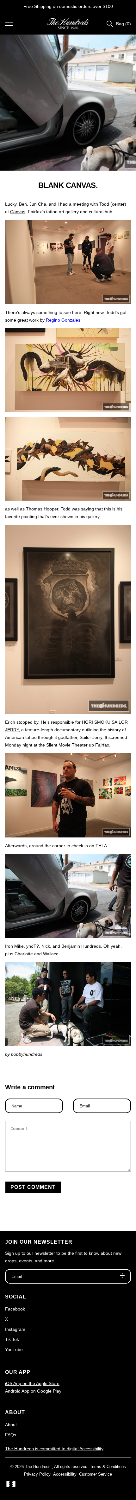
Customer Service (95, 1474)
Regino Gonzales (63, 320)
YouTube (14, 1349)
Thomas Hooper (42, 508)
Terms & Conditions (108, 1466)
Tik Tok (12, 1339)
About (11, 1424)
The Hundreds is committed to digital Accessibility (54, 1448)
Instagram (15, 1329)
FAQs (10, 1434)
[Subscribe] (122, 1276)
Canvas (17, 211)
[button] (9, 24)
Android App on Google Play (33, 1391)
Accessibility (65, 1474)
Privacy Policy (37, 1474)
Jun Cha (37, 204)
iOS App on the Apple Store (32, 1383)
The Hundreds (38, 1466)
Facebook (15, 1308)
